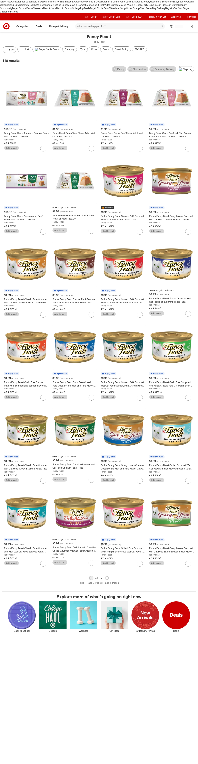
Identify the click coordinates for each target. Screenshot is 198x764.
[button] (11, 125)
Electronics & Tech (94, 4)
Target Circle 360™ (134, 17)
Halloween (49, 1)
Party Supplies (150, 4)
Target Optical (19, 8)
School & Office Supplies (57, 4)
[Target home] (6, 26)
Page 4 (107, 582)
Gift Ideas (163, 4)
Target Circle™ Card (111, 17)
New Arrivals (49, 8)
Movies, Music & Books (130, 4)
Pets (26, 4)
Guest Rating (121, 49)
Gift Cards (173, 4)
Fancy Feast (9, 139)
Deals (29, 8)
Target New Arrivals (10, 1)
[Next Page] (192, 50)
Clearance (37, 8)
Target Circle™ (91, 17)
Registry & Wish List (157, 17)
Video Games (111, 4)
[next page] (107, 578)
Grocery (146, 1)
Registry (169, 8)
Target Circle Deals (99, 8)
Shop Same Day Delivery (152, 8)
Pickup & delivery (58, 26)
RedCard (178, 8)
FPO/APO (139, 49)
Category (69, 49)
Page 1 (82, 582)
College (40, 1)
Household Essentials (161, 1)
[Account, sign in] (177, 26)
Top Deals (85, 8)
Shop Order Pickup (130, 8)
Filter (11, 49)
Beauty (181, 1)
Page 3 (99, 582)
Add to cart (11, 148)
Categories (22, 26)
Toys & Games (77, 4)
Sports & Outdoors (14, 4)
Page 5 (115, 582)
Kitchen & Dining (110, 1)
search (162, 26)
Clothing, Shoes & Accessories (71, 1)
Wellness (40, 4)
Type (82, 49)
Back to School (28, 1)
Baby (175, 1)
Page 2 (90, 582)
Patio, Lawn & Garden (130, 1)
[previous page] (91, 578)
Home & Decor (94, 1)
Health (32, 4)
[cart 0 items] (192, 26)
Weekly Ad (114, 8)
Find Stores (12, 11)
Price (94, 49)
